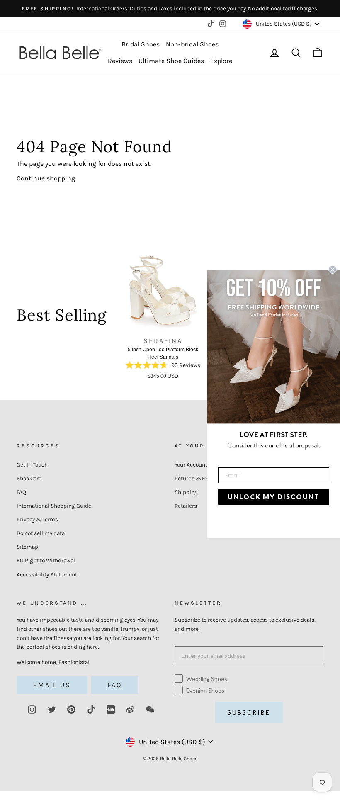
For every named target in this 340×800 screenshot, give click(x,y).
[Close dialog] (332, 269)
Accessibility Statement (47, 574)
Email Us (52, 685)
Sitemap (27, 547)
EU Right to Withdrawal (46, 560)
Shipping (186, 492)
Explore (221, 61)
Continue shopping (46, 178)
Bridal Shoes (140, 44)
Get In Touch (32, 465)
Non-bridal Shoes (192, 44)
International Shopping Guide (54, 506)
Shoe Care (29, 478)
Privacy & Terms (37, 519)
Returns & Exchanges (202, 478)
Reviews (120, 61)
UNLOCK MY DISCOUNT (274, 497)
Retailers (186, 506)
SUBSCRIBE (249, 712)
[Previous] (116, 318)
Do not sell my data (41, 533)
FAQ (21, 492)
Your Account (191, 465)
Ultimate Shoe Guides (171, 61)
